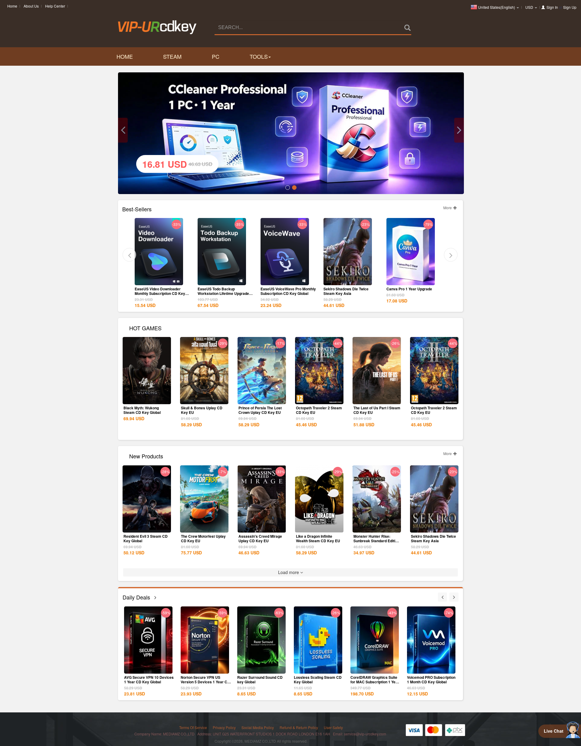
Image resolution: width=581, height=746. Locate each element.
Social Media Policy (257, 727)
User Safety (333, 727)
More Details (159, 280)
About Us (31, 5)
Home (12, 5)
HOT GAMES (145, 327)
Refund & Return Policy (299, 727)
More (448, 207)
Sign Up (569, 7)
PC (215, 56)
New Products (146, 455)
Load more (289, 572)
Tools (259, 56)
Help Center (55, 5)
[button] (123, 130)
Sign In (552, 7)
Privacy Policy (224, 727)
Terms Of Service (193, 727)
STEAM (172, 56)
